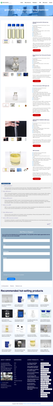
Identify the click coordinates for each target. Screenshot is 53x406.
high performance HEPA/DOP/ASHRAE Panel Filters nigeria (32, 388)
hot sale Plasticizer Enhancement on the (31, 384)
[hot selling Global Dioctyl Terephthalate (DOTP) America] (20, 328)
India (42, 379)
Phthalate (42, 381)
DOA (15, 371)
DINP (15, 369)
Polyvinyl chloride (48, 389)
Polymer (42, 389)
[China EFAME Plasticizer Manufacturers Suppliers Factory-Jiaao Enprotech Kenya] (45, 313)
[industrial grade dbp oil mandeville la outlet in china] (20, 313)
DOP (15, 372)
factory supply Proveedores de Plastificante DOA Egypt (32, 367)
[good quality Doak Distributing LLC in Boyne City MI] (7, 313)
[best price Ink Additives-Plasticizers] (7, 298)
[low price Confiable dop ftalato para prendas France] (7, 328)
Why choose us (28, 2)
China (42, 366)
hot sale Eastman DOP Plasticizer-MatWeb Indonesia (33, 376)
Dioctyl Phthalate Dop (44, 368)
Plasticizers (12, 285)
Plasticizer (35, 2)
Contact (50, 2)
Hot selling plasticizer (5, 285)
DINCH (15, 367)
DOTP (15, 376)
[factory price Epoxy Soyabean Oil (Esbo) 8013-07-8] (45, 328)
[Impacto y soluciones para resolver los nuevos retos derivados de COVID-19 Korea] (33, 343)
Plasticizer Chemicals (18, 380)
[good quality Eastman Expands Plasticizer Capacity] (20, 298)
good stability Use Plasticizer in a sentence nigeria (33, 370)
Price (42, 391)
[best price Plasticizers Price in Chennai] (45, 298)
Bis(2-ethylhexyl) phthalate (45, 365)
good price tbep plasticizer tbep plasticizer (29, 12)
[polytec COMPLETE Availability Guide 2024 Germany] (45, 343)
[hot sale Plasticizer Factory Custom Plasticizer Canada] (33, 298)
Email (4, 244)
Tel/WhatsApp (6, 251)
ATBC (15, 363)
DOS (15, 374)
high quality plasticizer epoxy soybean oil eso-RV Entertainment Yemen (33, 380)
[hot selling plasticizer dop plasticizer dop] (33, 313)
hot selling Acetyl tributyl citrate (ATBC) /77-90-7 (32, 364)
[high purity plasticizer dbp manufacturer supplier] (20, 343)
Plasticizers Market (44, 387)
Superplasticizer (43, 394)
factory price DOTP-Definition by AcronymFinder (33, 373)
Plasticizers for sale (19, 285)
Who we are (45, 2)
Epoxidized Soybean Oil (45, 376)
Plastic (47, 381)
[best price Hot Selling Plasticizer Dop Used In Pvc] (33, 328)
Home (22, 2)
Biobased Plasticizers (44, 363)
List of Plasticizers (48, 379)
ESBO (15, 378)
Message (5, 257)
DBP (15, 365)
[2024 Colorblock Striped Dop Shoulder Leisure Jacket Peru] (7, 343)
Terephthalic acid (44, 396)
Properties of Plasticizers (45, 392)
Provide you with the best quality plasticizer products (32, 403)
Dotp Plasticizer (43, 374)
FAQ (40, 2)
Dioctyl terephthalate (44, 370)
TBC (15, 382)
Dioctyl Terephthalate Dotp (45, 372)
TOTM (15, 384)
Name (4, 238)
